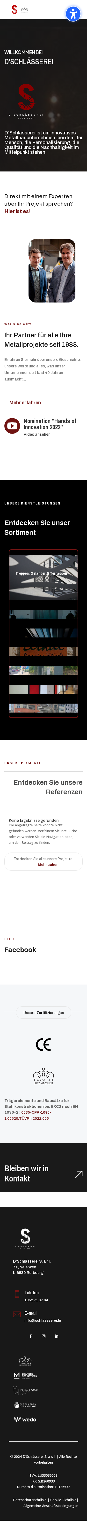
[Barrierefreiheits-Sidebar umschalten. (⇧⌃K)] (73, 14)
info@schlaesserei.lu (42, 1320)
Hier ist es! (17, 211)
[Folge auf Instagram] (43, 1336)
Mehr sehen (48, 865)
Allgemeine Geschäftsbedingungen (50, 1505)
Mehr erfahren (25, 402)
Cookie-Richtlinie (63, 1500)
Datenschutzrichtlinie (29, 1500)
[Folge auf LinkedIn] (56, 1336)
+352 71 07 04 (36, 1300)
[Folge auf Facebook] (30, 1336)
